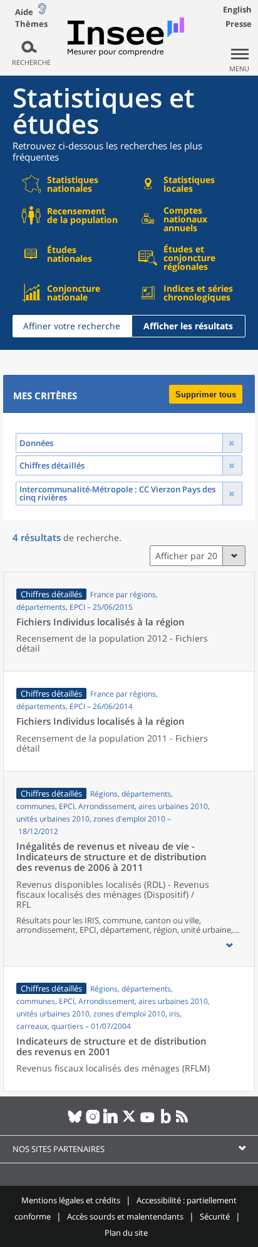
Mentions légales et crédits (70, 1200)
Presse (238, 23)
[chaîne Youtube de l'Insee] (147, 1121)
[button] (229, 945)
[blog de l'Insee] (165, 1121)
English (237, 9)
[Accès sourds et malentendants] (42, 11)
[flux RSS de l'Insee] (184, 1121)
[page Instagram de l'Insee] (93, 1121)
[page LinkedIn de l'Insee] (111, 1121)
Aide (24, 11)
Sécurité (215, 1216)
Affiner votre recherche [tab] (71, 326)
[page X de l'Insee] (129, 1121)
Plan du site (126, 1232)
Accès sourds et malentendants (125, 1216)
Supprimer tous (205, 394)
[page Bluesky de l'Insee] (75, 1121)
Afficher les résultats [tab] (188, 326)
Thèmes (31, 24)
